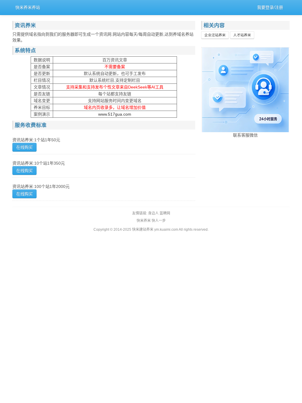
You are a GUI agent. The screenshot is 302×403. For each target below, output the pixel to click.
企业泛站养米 (215, 35)
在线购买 (24, 147)
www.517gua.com (114, 114)
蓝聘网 (165, 213)
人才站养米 (242, 35)
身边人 (153, 213)
